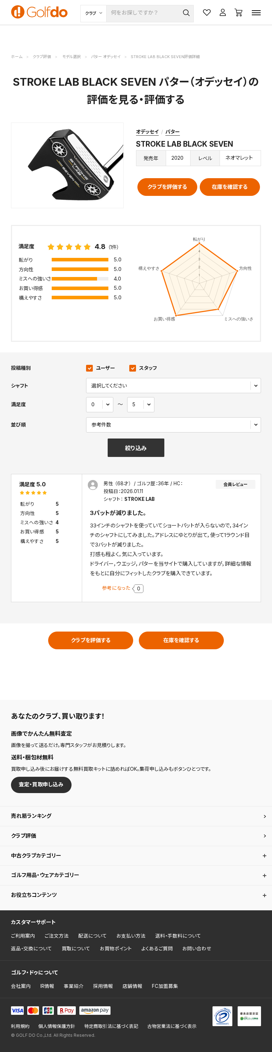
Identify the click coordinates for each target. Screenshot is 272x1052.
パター (172, 132)
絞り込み (136, 448)
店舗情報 (132, 986)
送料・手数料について (178, 936)
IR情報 (47, 986)
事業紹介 (74, 986)
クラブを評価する (167, 186)
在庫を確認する (230, 186)
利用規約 (20, 1026)
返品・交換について (31, 948)
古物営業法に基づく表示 (172, 1026)
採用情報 (103, 986)
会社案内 (21, 986)
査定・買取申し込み (41, 784)
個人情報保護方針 (56, 1026)
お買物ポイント (116, 948)
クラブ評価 (23, 835)
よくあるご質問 (157, 948)
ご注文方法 (57, 936)
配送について (92, 936)
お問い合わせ (196, 948)
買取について (76, 948)
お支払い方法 (131, 936)
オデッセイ (147, 132)
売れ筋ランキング (31, 816)
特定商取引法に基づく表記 (111, 1026)
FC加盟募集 (165, 986)
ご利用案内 (23, 936)
